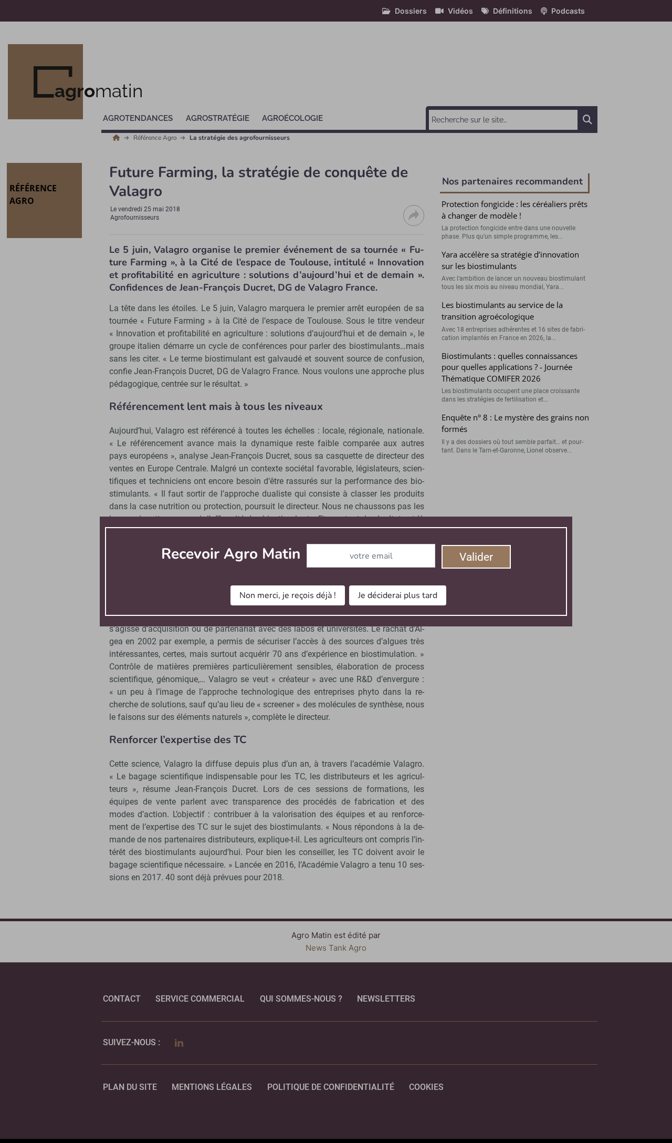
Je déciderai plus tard (397, 595)
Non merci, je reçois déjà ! (287, 595)
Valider (476, 557)
